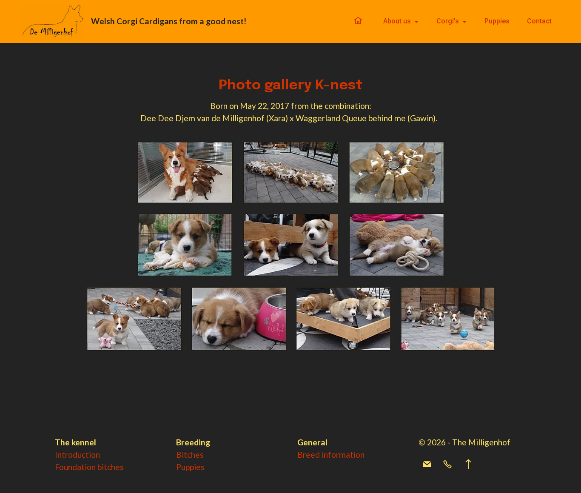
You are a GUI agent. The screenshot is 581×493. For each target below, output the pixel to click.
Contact (539, 21)
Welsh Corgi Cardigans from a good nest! (169, 21)
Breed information (331, 454)
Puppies (497, 21)
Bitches (190, 454)
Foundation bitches (89, 467)
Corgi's (447, 21)
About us (397, 21)
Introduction (77, 454)
